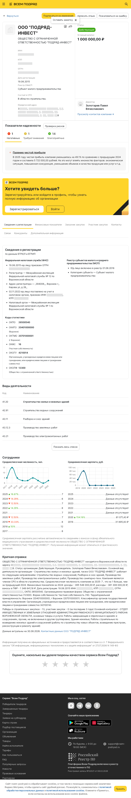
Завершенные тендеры (15, 708)
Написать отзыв (86, 15)
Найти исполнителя (12, 745)
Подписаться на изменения (58, 15)
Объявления (9, 736)
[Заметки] (65, 26)
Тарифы (6, 750)
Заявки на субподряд (14, 718)
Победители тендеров (14, 704)
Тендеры (7, 713)
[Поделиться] (70, 26)
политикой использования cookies (65, 790)
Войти (55, 209)
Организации (9, 731)
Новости (7, 768)
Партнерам (8, 778)
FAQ (4, 759)
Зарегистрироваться (24, 209)
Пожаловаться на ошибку (113, 15)
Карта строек (9, 722)
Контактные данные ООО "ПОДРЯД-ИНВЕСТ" (66, 631)
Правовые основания (14, 773)
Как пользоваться (12, 755)
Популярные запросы (14, 764)
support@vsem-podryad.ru (116, 745)
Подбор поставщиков (14, 727)
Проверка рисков (54, 126)
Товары (6, 741)
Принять (120, 788)
